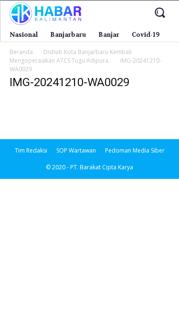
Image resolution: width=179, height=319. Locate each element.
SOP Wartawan (76, 150)
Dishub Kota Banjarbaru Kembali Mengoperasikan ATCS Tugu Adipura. (71, 56)
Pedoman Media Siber (135, 150)
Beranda (21, 52)
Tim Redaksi (31, 150)
